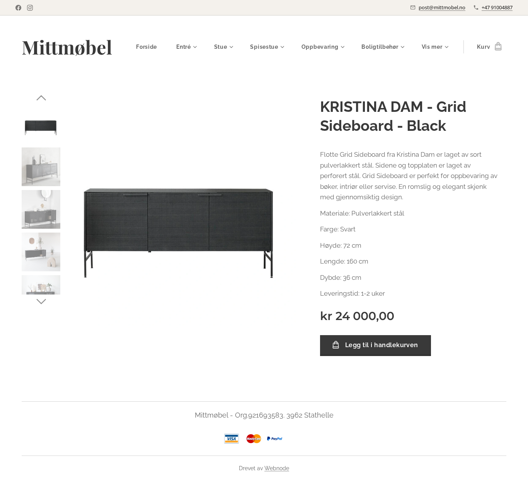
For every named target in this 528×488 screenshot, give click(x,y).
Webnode (276, 468)
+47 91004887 (497, 7)
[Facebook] (18, 7)
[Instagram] (30, 7)
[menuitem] (150, 47)
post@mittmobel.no (442, 7)
